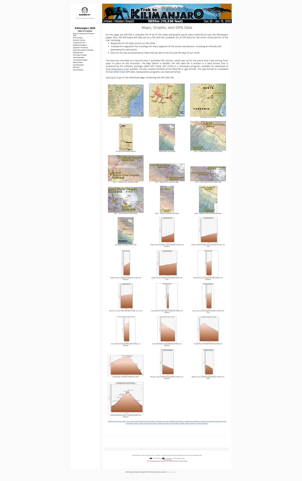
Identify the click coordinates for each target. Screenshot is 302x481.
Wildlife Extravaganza (80, 45)
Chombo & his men (79, 43)
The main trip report (133, 421)
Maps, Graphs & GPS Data (143, 423)
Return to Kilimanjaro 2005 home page (83, 34)
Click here (111, 77)
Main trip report (78, 38)
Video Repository (78, 57)
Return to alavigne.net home (85, 18)
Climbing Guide (78, 52)
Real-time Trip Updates (147, 421)
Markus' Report (78, 62)
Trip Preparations (78, 65)
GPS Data (76, 67)
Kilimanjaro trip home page (117, 421)
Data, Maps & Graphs (80, 55)
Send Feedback (78, 70)
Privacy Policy (171, 472)
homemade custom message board (175, 458)
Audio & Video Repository (161, 423)
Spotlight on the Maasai (80, 47)
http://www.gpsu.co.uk (117, 69)
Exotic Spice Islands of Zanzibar (83, 50)
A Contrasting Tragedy (80, 60)
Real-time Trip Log (79, 40)
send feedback (157, 458)
